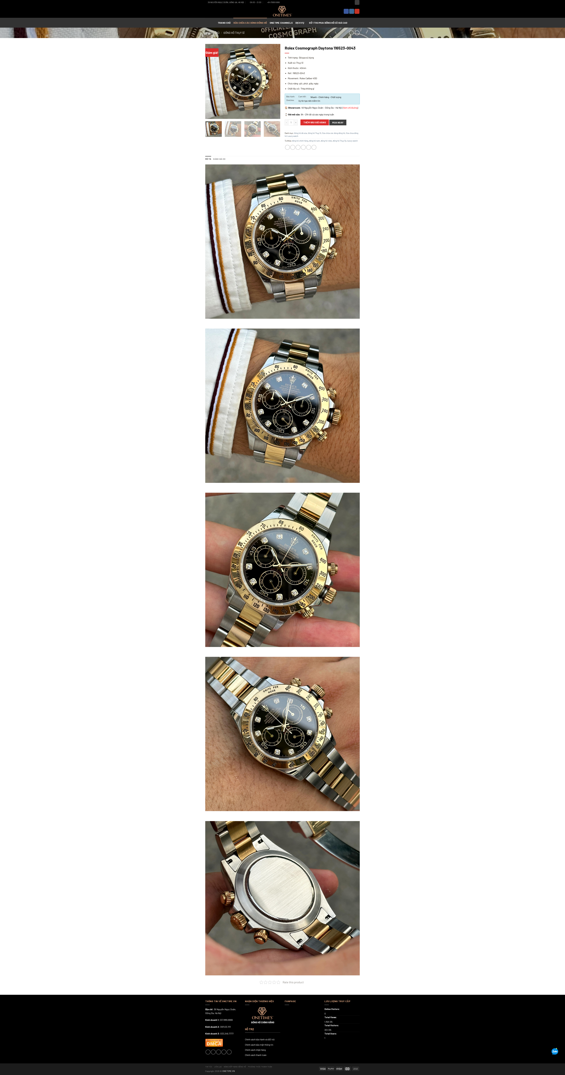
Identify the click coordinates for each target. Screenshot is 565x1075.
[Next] (275, 81)
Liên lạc (218, 1067)
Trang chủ (224, 22)
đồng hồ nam (314, 141)
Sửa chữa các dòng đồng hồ (250, 22)
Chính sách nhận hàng (255, 1049)
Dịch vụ (300, 22)
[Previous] (210, 81)
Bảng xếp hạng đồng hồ (235, 1067)
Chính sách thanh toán (255, 1055)
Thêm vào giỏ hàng (314, 122)
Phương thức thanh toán (260, 1067)
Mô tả (208, 159)
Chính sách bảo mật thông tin (259, 1044)
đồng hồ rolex (326, 141)
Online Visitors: (332, 1009)
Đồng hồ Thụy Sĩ (234, 32)
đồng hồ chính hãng (300, 141)
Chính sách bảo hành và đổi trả (259, 1039)
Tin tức (208, 1067)
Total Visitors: (331, 1025)
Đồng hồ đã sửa (300, 133)
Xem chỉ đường (350, 107)
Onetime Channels (281, 22)
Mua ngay (338, 122)
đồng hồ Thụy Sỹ (339, 141)
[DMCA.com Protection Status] (214, 1042)
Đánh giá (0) (219, 159)
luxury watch (352, 141)
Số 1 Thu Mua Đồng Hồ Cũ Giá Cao (328, 22)
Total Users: (330, 1033)
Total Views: (330, 1017)
